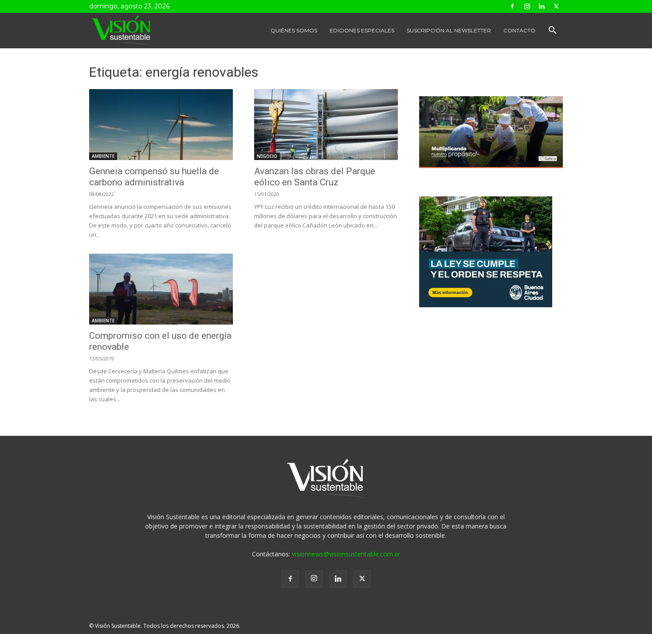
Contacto (519, 30)
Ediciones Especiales (362, 30)
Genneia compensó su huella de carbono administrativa (154, 177)
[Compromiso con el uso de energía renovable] (161, 289)
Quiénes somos (294, 30)
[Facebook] (512, 6)
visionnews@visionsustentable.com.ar (346, 554)
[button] (552, 31)
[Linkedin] (541, 6)
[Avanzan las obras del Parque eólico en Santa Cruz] (326, 124)
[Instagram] (527, 6)
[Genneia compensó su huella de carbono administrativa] (161, 124)
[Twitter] (556, 6)
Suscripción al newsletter (449, 30)
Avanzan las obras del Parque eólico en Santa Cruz (314, 177)
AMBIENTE (103, 156)
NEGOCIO (267, 156)
